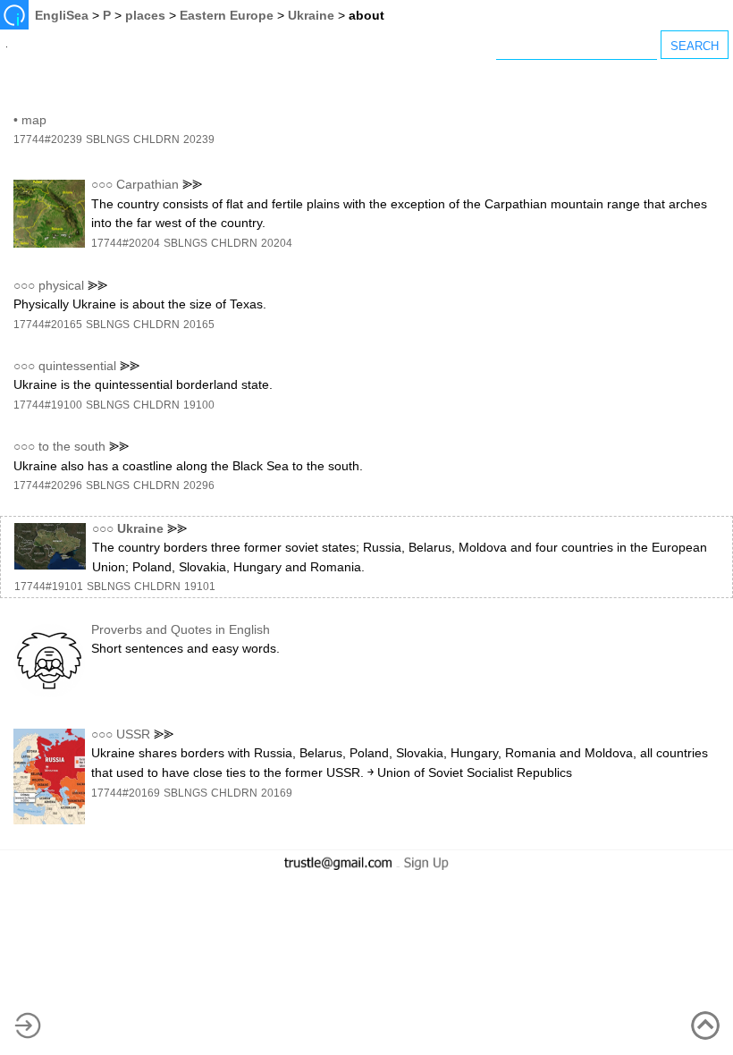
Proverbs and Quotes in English (180, 629)
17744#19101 (48, 586)
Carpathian (147, 184)
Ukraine (311, 15)
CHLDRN (156, 139)
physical (61, 285)
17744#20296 (47, 485)
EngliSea (61, 15)
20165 (199, 324)
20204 (276, 243)
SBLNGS (108, 139)
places (145, 15)
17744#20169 (125, 793)
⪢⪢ (192, 184)
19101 (199, 586)
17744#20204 (125, 243)
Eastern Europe (227, 15)
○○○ (102, 184)
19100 (199, 405)
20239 (199, 139)
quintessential (77, 366)
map (33, 120)
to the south (71, 446)
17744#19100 (47, 405)
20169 (276, 793)
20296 (199, 485)
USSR (133, 734)
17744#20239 (47, 139)
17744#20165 (47, 324)
